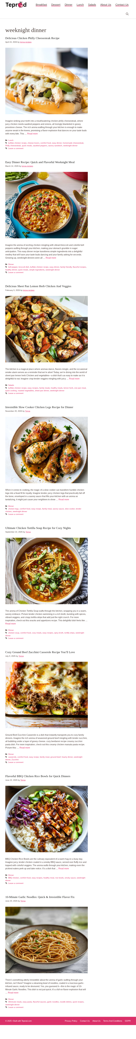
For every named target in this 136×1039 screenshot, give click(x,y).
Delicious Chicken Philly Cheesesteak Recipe (32, 38)
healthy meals (57, 388)
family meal (47, 509)
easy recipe (36, 509)
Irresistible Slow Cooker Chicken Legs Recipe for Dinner (39, 407)
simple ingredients (36, 270)
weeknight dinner (70, 146)
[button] (127, 14)
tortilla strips (69, 633)
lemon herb (68, 388)
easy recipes (33, 388)
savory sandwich (55, 146)
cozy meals (36, 633)
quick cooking (11, 391)
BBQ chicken (13, 878)
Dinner (68, 4)
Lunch (80, 4)
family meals (44, 388)
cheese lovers (33, 143)
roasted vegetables (26, 391)
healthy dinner (11, 270)
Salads (92, 4)
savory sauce (58, 509)
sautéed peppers (40, 146)
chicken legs (13, 509)
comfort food (45, 143)
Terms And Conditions (112, 1021)
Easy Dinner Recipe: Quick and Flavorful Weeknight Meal (40, 162)
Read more (32, 134)
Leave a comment (15, 148)
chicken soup (13, 633)
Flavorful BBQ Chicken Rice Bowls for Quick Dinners (37, 776)
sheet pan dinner (42, 391)
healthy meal (48, 878)
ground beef (55, 757)
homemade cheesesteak (73, 143)
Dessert (55, 4)
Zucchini (15, 760)
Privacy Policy (71, 1021)
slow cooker (70, 509)
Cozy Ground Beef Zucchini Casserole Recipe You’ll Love (40, 652)
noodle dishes (66, 1002)
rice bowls (59, 878)
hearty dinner (67, 757)
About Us (105, 4)
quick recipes (78, 1002)
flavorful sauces (39, 1002)
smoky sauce (70, 878)
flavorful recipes (79, 267)
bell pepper (13, 267)
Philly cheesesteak (13, 146)
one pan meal (80, 388)
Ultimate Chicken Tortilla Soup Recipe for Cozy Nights (38, 528)
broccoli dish (24, 267)
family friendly (66, 267)
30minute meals (15, 1002)
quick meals (27, 146)
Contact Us (122, 4)
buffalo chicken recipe (17, 143)
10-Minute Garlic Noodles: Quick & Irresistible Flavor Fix (40, 897)
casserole (12, 757)
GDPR (128, 1021)
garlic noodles (53, 1002)
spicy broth (58, 633)
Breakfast (41, 4)
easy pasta (27, 1002)
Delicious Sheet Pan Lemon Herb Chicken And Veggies (38, 286)
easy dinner (57, 143)
